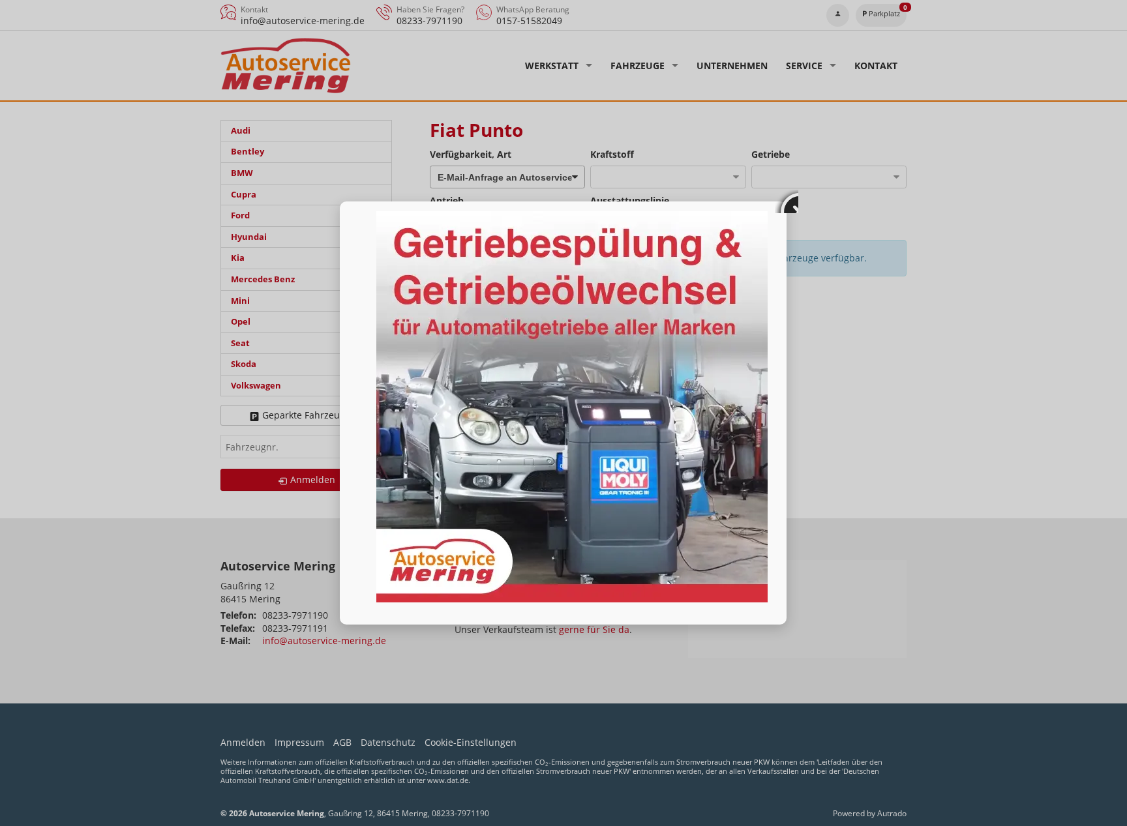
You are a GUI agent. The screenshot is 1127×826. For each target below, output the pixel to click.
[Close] (786, 201)
